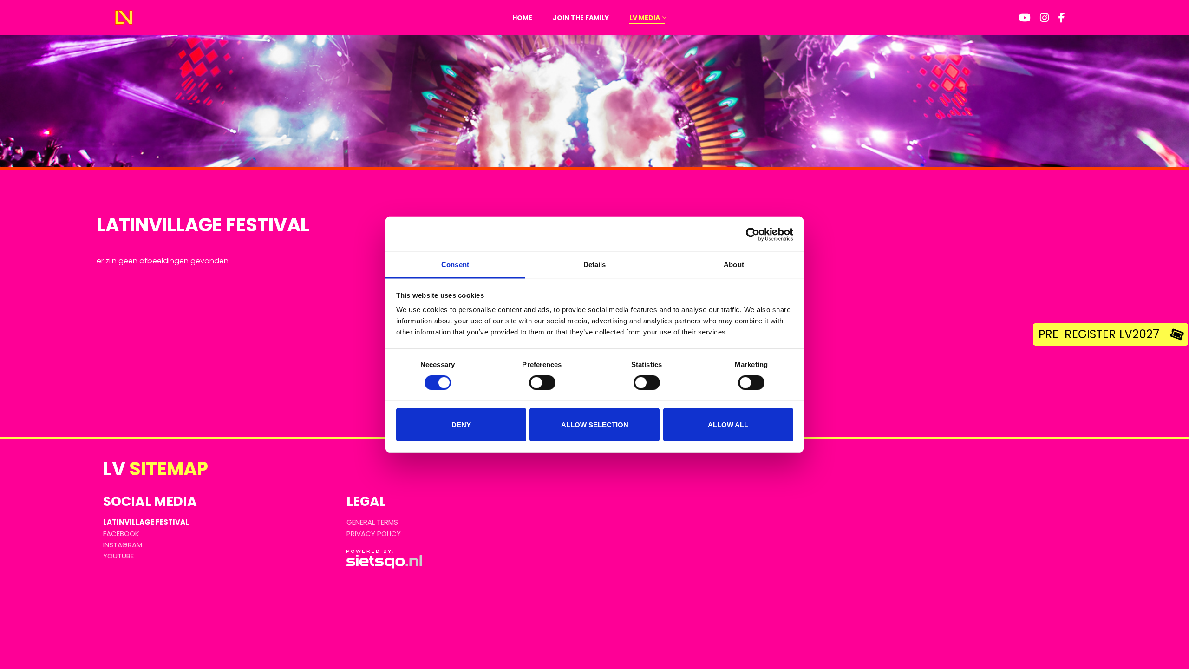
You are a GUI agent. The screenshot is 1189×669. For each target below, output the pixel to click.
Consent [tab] (455, 265)
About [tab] (734, 265)
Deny (461, 424)
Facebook (121, 533)
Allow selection (594, 424)
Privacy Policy (373, 533)
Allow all (728, 424)
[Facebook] (1061, 17)
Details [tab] (594, 265)
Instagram (122, 545)
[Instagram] (1044, 17)
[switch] (542, 382)
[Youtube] (1025, 17)
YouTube (118, 556)
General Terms (372, 522)
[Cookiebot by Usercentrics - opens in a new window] (752, 234)
